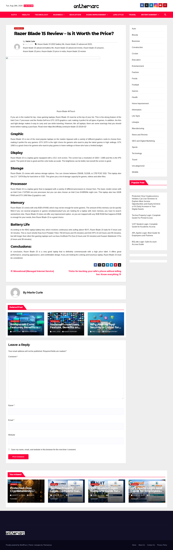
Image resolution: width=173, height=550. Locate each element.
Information (136, 110)
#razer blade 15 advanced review (68, 48)
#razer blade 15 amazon (93, 48)
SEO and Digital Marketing (143, 141)
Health (26, 15)
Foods (134, 79)
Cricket (135, 54)
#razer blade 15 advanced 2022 (78, 44)
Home (134, 545)
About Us (142, 545)
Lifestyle (135, 122)
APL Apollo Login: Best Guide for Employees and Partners (146, 491)
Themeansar (47, 545)
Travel (132, 15)
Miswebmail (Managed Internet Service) (33, 271)
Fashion (135, 72)
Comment (13, 357)
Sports (134, 147)
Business (58, 15)
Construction (137, 47)
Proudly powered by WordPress (17, 545)
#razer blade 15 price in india (54, 51)
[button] (165, 15)
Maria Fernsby (30, 331)
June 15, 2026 (58, 495)
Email (11, 420)
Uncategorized (138, 166)
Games (135, 91)
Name (11, 405)
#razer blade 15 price (32, 51)
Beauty (135, 35)
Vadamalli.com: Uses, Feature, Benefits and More (65, 327)
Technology (41, 15)
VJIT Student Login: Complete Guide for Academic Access (104, 491)
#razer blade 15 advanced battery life (38, 48)
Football (135, 85)
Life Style (118, 15)
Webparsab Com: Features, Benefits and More (26, 327)
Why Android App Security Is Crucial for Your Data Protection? (105, 327)
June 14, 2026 (99, 495)
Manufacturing (138, 128)
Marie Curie (30, 41)
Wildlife (135, 172)
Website (11, 435)
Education (75, 15)
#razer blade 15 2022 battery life (51, 44)
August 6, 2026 (18, 495)
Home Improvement (96, 15)
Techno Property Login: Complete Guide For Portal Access (66, 491)
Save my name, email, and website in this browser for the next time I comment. (43, 450)
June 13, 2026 (139, 495)
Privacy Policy (162, 545)
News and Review (140, 135)
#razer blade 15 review (76, 51)
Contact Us (151, 545)
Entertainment (149, 15)
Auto (14, 15)
